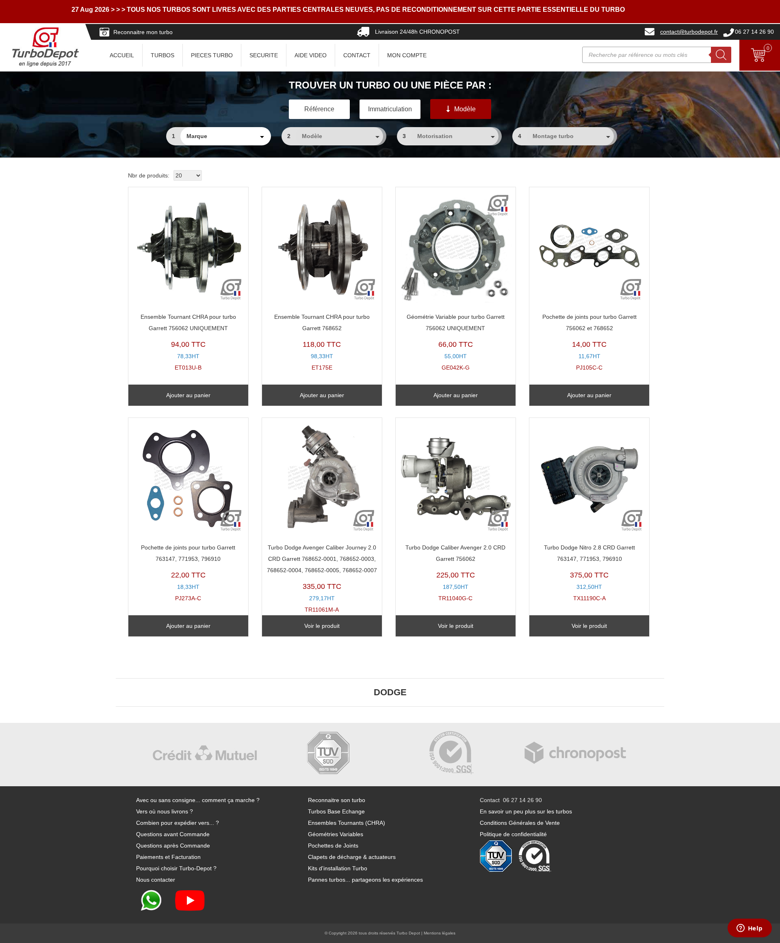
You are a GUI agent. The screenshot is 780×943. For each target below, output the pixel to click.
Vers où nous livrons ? (164, 811)
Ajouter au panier (188, 395)
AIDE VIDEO (311, 55)
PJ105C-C (589, 342)
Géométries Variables (335, 834)
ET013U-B (188, 342)
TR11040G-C (455, 572)
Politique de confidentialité (513, 834)
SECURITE (263, 55)
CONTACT (356, 55)
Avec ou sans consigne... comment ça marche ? (198, 800)
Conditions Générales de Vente (520, 823)
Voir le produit (322, 626)
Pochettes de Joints (333, 845)
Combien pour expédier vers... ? (177, 823)
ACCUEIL (122, 55)
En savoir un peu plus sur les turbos (526, 811)
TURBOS (162, 55)
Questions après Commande (173, 845)
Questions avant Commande (173, 834)
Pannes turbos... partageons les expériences (365, 879)
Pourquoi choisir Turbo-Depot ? (176, 868)
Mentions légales (439, 933)
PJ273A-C (188, 572)
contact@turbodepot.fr (689, 31)
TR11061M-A (322, 578)
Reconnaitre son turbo (336, 800)
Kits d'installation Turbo (337, 868)
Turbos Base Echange (336, 811)
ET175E (322, 342)
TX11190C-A (589, 572)
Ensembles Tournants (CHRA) (346, 823)
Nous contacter (155, 879)
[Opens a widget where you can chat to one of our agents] (749, 929)
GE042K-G (456, 342)
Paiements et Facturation (168, 857)
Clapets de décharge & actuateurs (352, 857)
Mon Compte (407, 55)
